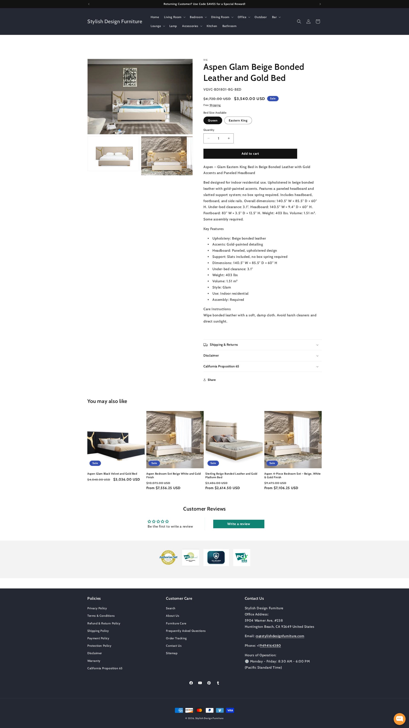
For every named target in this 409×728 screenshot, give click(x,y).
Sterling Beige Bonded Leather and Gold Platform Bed (231, 475)
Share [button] (212, 380)
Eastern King (238, 120)
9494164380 (270, 646)
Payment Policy (98, 638)
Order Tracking (176, 638)
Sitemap (171, 653)
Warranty (94, 661)
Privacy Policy (97, 608)
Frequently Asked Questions (186, 631)
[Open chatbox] (400, 719)
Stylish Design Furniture (209, 718)
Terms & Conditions (101, 616)
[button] (174, 17)
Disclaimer (94, 653)
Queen (213, 120)
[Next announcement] (320, 4)
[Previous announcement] (89, 4)
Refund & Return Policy (103, 623)
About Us (172, 616)
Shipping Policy (98, 631)
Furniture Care (176, 623)
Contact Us (173, 646)
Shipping (215, 105)
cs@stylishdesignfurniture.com (280, 636)
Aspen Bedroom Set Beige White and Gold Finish (173, 475)
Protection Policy (99, 646)
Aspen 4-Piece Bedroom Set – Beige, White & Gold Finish (292, 475)
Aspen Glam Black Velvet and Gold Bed (112, 473)
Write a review (238, 524)
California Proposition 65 (105, 668)
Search (171, 608)
